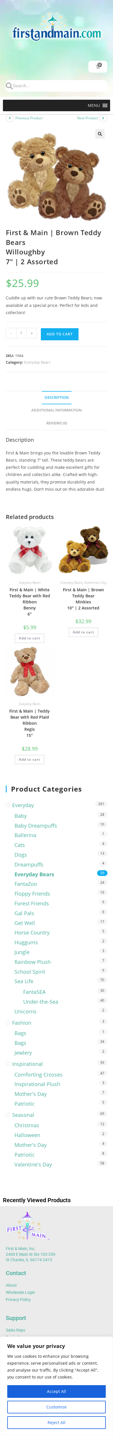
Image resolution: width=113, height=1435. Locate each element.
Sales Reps (15, 1330)
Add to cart (60, 334)
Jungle (22, 952)
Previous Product (29, 118)
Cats (19, 844)
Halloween (27, 1135)
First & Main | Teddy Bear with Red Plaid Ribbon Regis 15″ (29, 723)
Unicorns (25, 1011)
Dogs (20, 854)
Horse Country (32, 932)
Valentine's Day (95, 582)
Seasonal (23, 1114)
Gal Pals (24, 913)
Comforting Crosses (38, 1074)
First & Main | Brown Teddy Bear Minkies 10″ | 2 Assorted (83, 599)
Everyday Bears (37, 362)
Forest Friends (31, 903)
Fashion (21, 1022)
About (11, 1285)
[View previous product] (10, 118)
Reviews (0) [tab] (56, 423)
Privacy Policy (18, 1299)
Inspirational (27, 1063)
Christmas (26, 1125)
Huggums (26, 942)
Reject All (56, 1422)
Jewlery (23, 1052)
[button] (94, 105)
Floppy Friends (32, 893)
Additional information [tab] (56, 410)
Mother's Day (30, 1093)
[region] (56, 1385)
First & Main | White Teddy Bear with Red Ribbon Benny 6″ (29, 602)
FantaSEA (34, 991)
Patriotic (24, 1103)
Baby (20, 815)
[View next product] (103, 118)
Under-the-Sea (40, 1001)
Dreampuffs (28, 864)
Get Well (24, 922)
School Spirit (29, 971)
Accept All (56, 1391)
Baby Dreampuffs (35, 825)
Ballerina (25, 835)
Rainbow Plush (32, 961)
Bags (20, 1033)
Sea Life (23, 981)
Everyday (23, 805)
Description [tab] (57, 397)
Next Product (87, 118)
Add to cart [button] (29, 638)
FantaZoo (25, 883)
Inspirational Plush (37, 1084)
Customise (56, 1407)
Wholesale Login (20, 1292)
